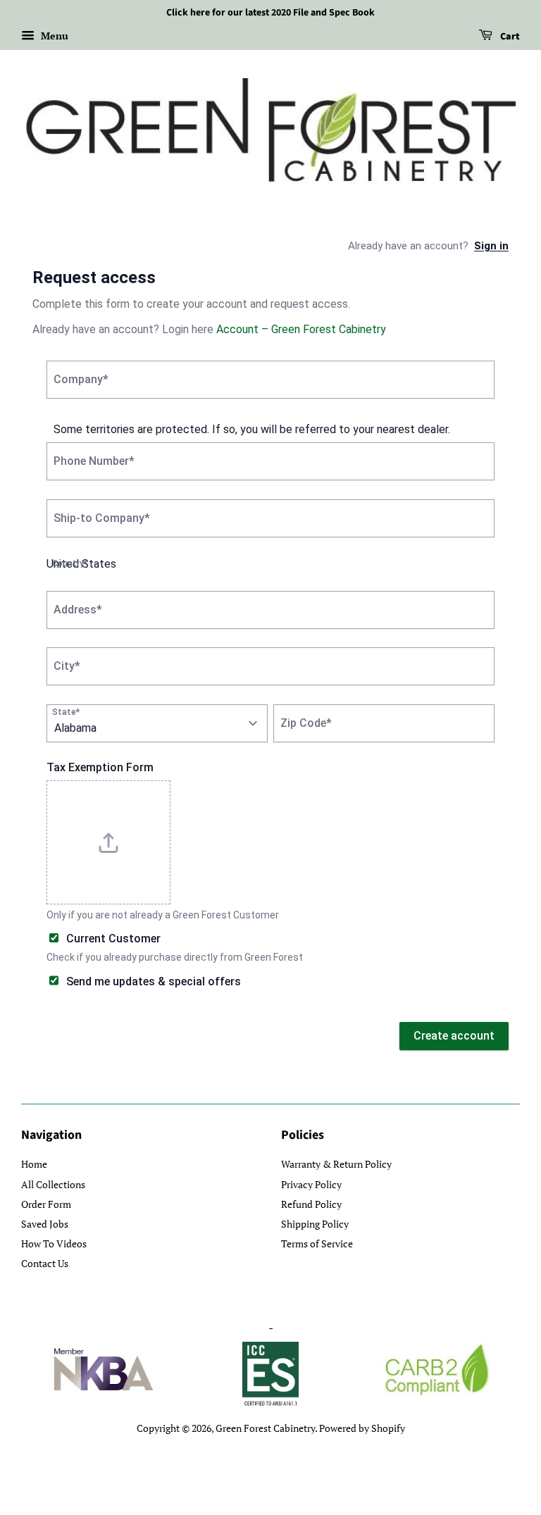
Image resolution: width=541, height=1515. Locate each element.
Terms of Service (317, 1243)
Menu (53, 35)
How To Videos (54, 1243)
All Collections (53, 1184)
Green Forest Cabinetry (265, 1428)
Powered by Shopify (362, 1428)
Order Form (46, 1204)
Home (34, 1164)
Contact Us (44, 1263)
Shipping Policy (315, 1223)
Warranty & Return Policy (336, 1164)
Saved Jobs (44, 1223)
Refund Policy (311, 1204)
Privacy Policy (311, 1184)
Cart (509, 37)
